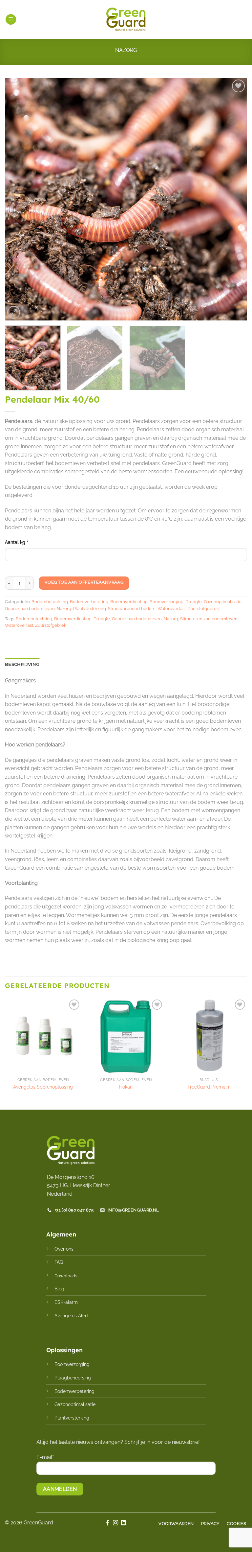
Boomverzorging (166, 601)
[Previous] (18, 199)
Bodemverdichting (129, 601)
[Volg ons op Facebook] (107, 1523)
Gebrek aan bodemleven (30, 608)
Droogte (193, 601)
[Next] (234, 199)
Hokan (126, 1087)
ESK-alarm (66, 1302)
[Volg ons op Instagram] (115, 1523)
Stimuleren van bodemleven (209, 618)
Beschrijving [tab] (22, 664)
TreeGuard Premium (209, 1087)
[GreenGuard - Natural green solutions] (126, 19)
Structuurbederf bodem (132, 608)
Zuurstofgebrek (203, 608)
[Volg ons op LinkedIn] (123, 1523)
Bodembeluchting (50, 601)
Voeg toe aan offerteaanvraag (84, 582)
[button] (11, 19)
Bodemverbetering (89, 601)
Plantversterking (89, 608)
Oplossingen (64, 1350)
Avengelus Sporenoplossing (43, 1087)
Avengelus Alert (71, 1315)
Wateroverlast (172, 608)
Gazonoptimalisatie (223, 601)
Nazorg (126, 50)
